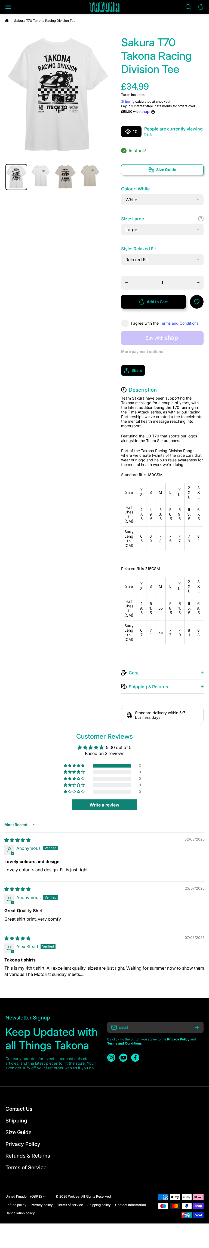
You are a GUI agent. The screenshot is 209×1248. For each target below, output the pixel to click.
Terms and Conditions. (179, 323)
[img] (17, 840)
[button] (162, 370)
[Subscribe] (197, 1027)
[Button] (201, 218)
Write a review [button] (104, 805)
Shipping (127, 101)
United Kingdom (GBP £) (23, 1196)
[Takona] (104, 6)
